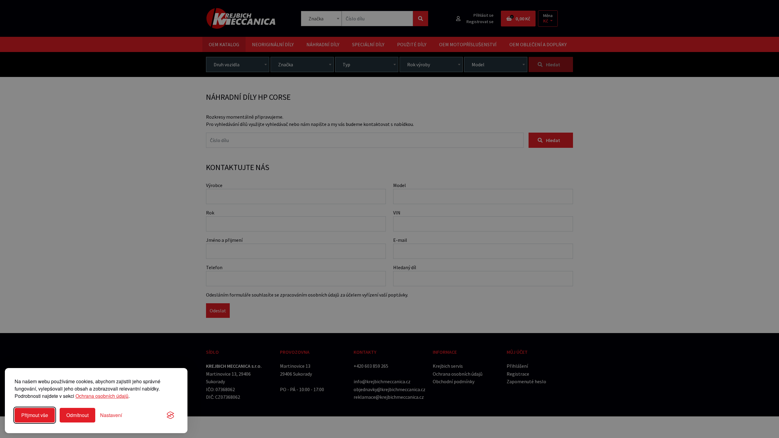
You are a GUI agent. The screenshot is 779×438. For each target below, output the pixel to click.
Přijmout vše (34, 415)
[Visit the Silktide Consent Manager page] (170, 415)
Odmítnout (77, 415)
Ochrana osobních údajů (101, 395)
